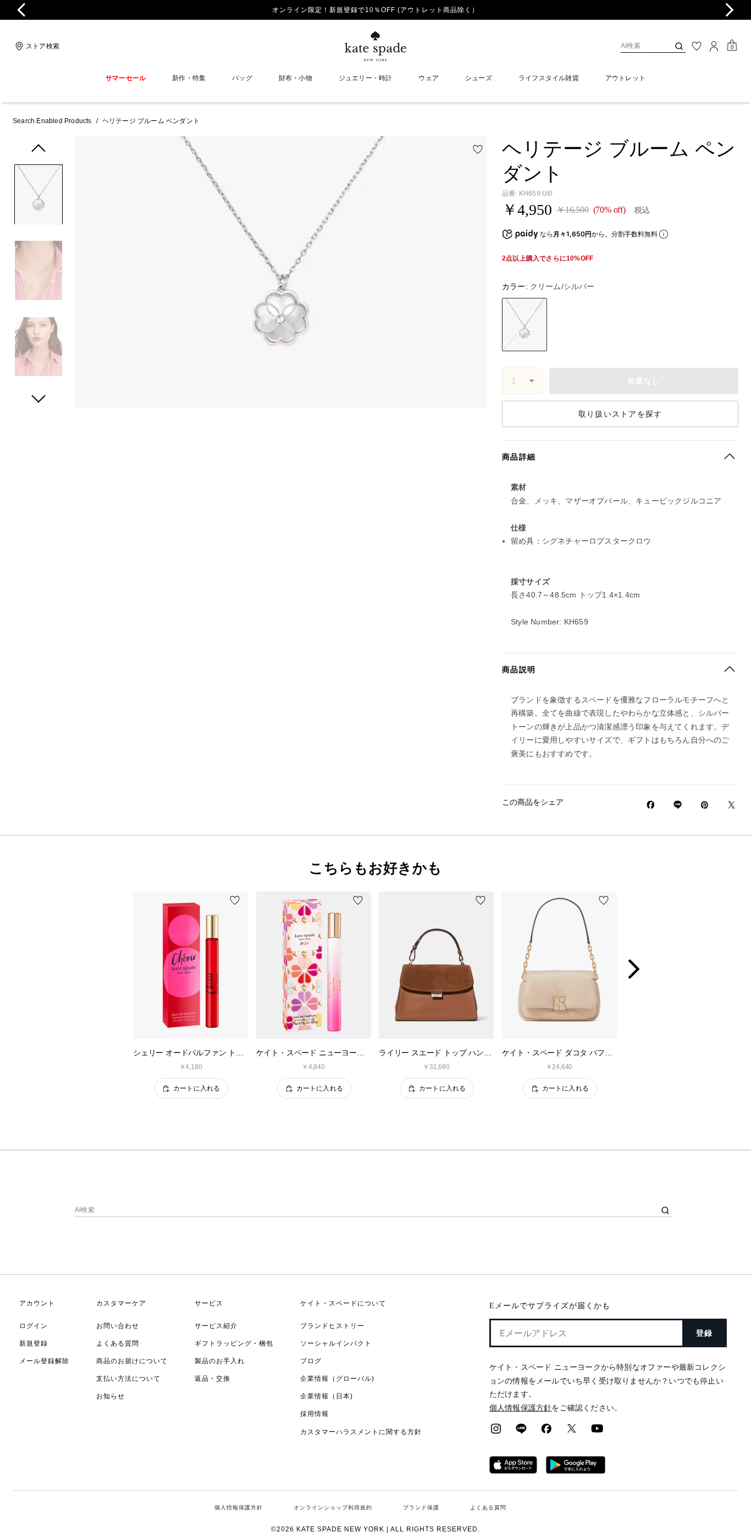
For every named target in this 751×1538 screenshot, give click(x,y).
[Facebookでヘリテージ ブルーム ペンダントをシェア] (651, 804)
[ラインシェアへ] (521, 1431)
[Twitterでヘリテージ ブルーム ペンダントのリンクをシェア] (731, 805)
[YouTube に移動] (597, 1431)
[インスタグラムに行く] (495, 1431)
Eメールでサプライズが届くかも (549, 1306)
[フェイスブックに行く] (546, 1431)
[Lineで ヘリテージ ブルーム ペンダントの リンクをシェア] (677, 804)
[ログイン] (714, 46)
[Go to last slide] (21, 10)
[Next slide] (729, 10)
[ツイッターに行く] (571, 1431)
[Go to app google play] (575, 1470)
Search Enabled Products (52, 121)
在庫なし (644, 381)
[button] (38, 196)
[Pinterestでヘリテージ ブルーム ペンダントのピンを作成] (704, 805)
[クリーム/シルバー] (524, 324)
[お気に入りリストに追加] (477, 149)
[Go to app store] (513, 1470)
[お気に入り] (696, 46)
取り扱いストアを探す (620, 414)
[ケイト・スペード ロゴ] (375, 46)
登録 (704, 1333)
